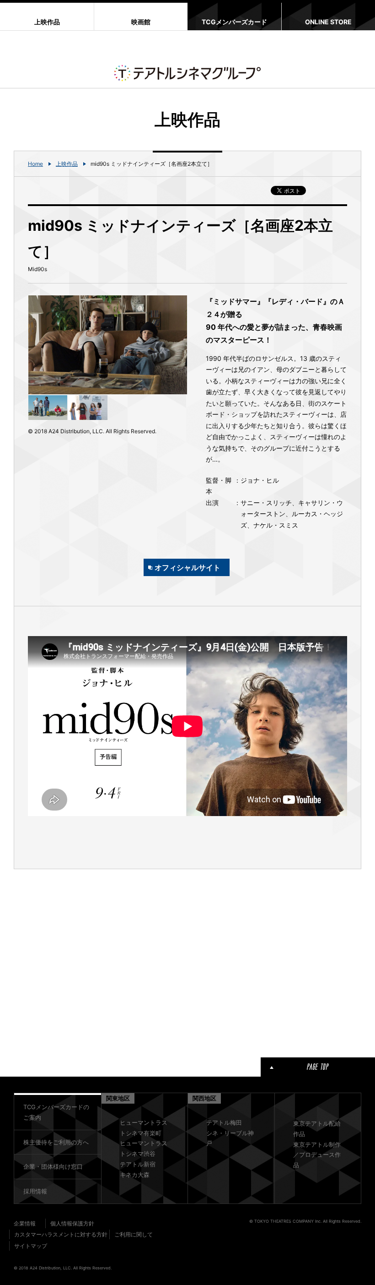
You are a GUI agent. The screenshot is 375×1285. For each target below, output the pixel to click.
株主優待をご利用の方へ (56, 1142)
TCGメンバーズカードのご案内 (56, 1112)
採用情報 (35, 1191)
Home (35, 163)
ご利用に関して (133, 1234)
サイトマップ (30, 1245)
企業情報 (25, 1223)
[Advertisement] (107, 961)
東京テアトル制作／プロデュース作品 (317, 1155)
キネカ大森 (135, 1174)
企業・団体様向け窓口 (53, 1166)
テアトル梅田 (224, 1122)
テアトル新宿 (137, 1164)
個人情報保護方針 (72, 1223)
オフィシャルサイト (187, 567)
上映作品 (67, 163)
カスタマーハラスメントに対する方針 (60, 1234)
